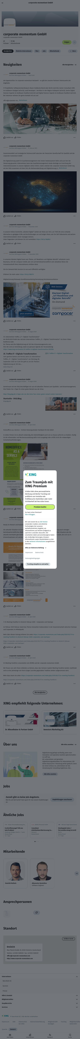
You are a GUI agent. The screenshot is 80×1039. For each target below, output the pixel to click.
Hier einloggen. (30, 514)
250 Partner (44, 522)
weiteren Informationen (37, 541)
